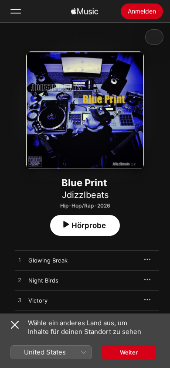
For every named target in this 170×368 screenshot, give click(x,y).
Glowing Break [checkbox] (48, 260)
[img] (84, 11)
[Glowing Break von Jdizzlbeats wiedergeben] (19, 260)
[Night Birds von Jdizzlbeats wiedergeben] (19, 280)
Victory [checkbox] (38, 300)
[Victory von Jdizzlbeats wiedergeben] (19, 300)
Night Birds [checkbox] (43, 280)
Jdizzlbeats (85, 195)
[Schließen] (15, 325)
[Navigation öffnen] (15, 11)
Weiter (129, 352)
